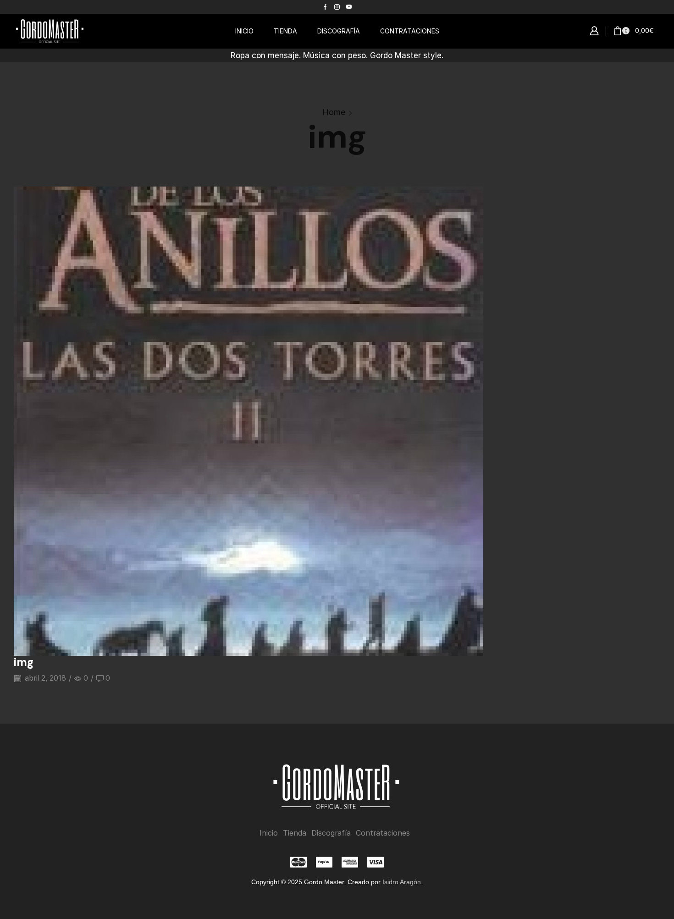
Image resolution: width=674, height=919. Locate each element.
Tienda (294, 833)
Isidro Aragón (401, 882)
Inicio (269, 833)
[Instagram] (337, 7)
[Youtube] (349, 7)
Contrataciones (383, 833)
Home (333, 112)
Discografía (331, 833)
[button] (594, 31)
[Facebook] (325, 7)
